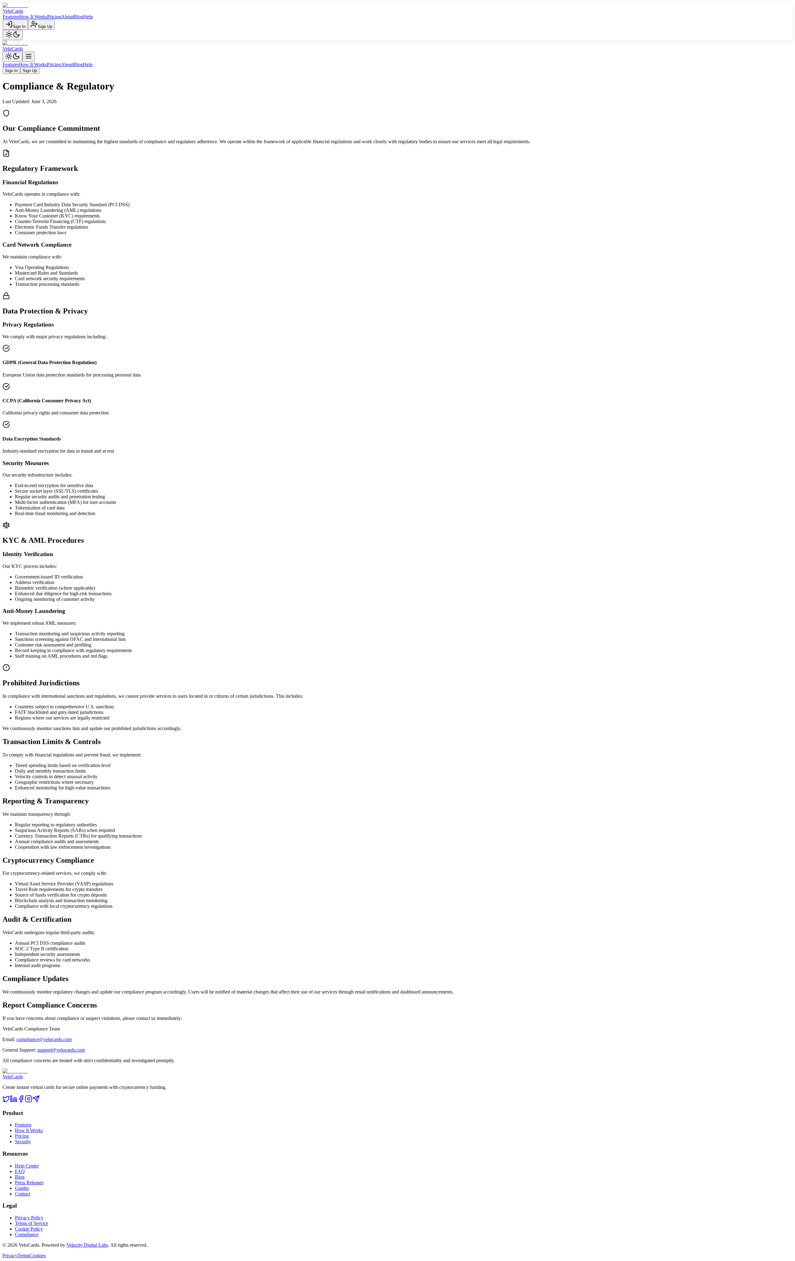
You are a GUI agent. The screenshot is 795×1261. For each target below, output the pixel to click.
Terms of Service (31, 1223)
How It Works (33, 16)
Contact (22, 1193)
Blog (78, 16)
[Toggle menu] (28, 57)
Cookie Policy (29, 1228)
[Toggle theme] (13, 35)
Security (23, 1141)
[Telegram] (36, 1100)
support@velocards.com (61, 1050)
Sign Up (45, 26)
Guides (22, 1188)
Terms (23, 1255)
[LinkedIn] (13, 1100)
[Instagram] (28, 1100)
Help (88, 16)
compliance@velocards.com (44, 1039)
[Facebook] (21, 1100)
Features (11, 16)
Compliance (27, 1234)
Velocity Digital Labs (87, 1245)
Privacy (9, 1255)
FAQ (20, 1171)
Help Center (27, 1165)
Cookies (38, 1255)
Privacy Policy (29, 1217)
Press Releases (29, 1182)
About (67, 16)
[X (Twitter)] (6, 1100)
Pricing (54, 16)
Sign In (19, 26)
